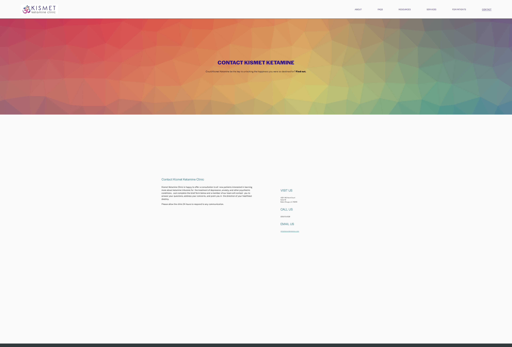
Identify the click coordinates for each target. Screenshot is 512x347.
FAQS (380, 9)
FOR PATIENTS (459, 9)
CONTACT (487, 9)
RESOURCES (405, 9)
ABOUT (358, 9)
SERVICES (431, 9)
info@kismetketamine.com (290, 231)
